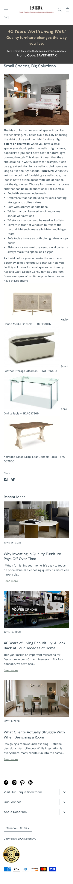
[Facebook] (6, 784)
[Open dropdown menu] (64, 792)
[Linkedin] (30, 784)
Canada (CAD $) (16, 828)
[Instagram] (14, 784)
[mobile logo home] (36, 9)
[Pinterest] (22, 785)
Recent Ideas (14, 497)
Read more (11, 581)
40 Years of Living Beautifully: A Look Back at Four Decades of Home (34, 645)
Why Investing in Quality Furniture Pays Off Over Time (32, 556)
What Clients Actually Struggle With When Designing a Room (34, 735)
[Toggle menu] (6, 9)
